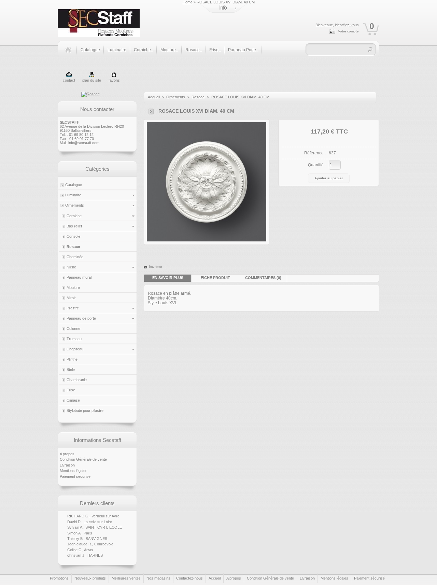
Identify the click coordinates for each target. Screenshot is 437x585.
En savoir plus (167, 278)
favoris (114, 80)
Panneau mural (79, 277)
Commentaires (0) (263, 278)
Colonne (73, 328)
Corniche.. (143, 49)
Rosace (73, 247)
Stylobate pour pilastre (85, 410)
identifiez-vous (347, 25)
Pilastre (73, 308)
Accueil (154, 97)
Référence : (315, 153)
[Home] (70, 53)
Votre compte (348, 31)
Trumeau (74, 339)
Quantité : (317, 165)
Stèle (71, 369)
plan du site (91, 80)
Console (73, 236)
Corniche (74, 216)
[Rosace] (90, 94)
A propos (67, 454)
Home (188, 2)
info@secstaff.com (83, 143)
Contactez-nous (189, 578)
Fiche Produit (215, 278)
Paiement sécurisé (75, 476)
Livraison (67, 465)
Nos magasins (158, 578)
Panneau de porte (81, 318)
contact (69, 80)
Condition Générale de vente (83, 459)
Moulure (73, 287)
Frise (71, 390)
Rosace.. (193, 49)
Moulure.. (169, 49)
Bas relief (74, 226)
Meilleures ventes (126, 578)
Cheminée (75, 257)
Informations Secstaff (97, 440)
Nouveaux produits (90, 578)
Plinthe (72, 359)
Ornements (74, 205)
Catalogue (90, 49)
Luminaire (117, 49)
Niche (71, 267)
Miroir (71, 298)
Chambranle (77, 380)
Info (223, 8)
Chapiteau (75, 349)
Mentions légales (73, 471)
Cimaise (73, 400)
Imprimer (155, 266)
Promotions (59, 578)
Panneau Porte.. (243, 49)
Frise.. (215, 49)
